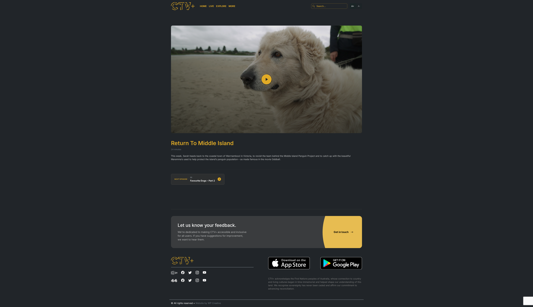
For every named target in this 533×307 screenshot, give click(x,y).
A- (359, 6)
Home (203, 6)
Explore (221, 6)
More (232, 6)
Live (211, 6)
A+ (352, 6)
